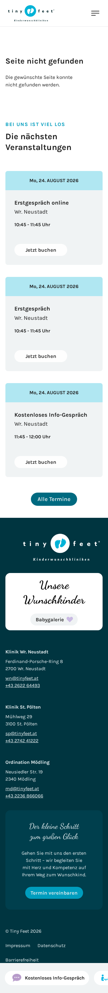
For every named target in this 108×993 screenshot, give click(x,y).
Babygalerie (50, 619)
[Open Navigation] (95, 13)
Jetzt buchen (41, 250)
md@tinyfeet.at (22, 788)
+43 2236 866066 (24, 796)
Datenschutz (52, 945)
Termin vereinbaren (54, 893)
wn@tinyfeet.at (21, 678)
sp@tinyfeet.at (21, 733)
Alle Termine (54, 499)
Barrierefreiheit (22, 960)
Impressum (17, 945)
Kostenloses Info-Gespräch (55, 978)
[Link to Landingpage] (31, 13)
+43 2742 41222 (21, 740)
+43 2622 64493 (22, 685)
